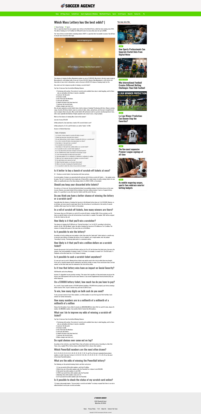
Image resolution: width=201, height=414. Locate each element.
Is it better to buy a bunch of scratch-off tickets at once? (70, 135)
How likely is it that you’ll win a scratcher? (66, 143)
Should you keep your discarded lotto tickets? (67, 137)
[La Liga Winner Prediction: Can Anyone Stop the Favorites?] (132, 101)
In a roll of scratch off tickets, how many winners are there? (70, 141)
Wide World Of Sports (105, 14)
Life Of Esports (122, 14)
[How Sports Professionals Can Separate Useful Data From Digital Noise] (132, 34)
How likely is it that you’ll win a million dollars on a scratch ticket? (72, 147)
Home (57, 14)
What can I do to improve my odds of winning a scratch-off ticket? (72, 158)
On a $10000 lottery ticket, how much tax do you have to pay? (71, 152)
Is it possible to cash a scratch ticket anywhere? (68, 149)
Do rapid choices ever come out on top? (66, 160)
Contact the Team (112, 409)
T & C (98, 409)
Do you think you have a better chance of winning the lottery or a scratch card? (75, 139)
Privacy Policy (91, 409)
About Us (130, 14)
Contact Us (137, 14)
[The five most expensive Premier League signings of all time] (132, 134)
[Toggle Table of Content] (92, 133)
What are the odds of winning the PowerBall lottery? (69, 164)
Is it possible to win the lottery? (64, 145)
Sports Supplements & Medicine (89, 14)
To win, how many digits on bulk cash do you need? (69, 154)
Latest (121, 46)
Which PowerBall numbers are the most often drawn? (69, 162)
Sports (114, 14)
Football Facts (75, 14)
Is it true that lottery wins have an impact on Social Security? (71, 150)
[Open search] (144, 14)
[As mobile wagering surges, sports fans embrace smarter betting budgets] (132, 168)
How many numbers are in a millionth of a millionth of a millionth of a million (75, 156)
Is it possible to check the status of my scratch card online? (71, 166)
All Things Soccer (65, 14)
